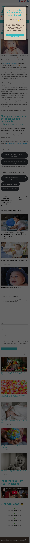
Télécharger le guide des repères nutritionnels (15, 35)
